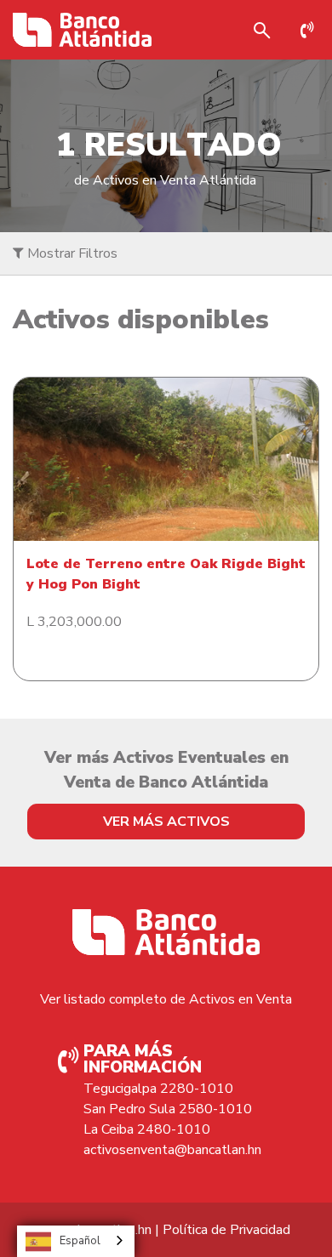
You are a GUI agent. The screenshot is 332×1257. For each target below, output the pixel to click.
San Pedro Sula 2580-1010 (167, 1109)
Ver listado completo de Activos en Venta (166, 999)
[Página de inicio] (82, 30)
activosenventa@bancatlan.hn (172, 1149)
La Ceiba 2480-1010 (146, 1129)
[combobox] (76, 1241)
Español (80, 1240)
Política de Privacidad (226, 1229)
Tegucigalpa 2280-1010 (158, 1088)
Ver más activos (166, 821)
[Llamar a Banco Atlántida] (311, 30)
